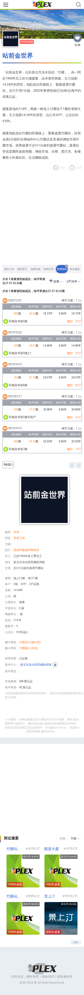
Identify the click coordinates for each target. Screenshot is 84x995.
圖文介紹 (9, 269)
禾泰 (16, 532)
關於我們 (33, 976)
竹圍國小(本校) (28, 648)
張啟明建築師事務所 (26, 550)
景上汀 (49, 896)
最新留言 (22, 269)
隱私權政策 (65, 976)
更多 (76, 942)
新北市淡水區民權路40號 (36, 664)
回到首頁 (17, 976)
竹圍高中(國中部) (30, 642)
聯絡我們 (48, 976)
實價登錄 (62, 268)
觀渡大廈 (51, 849)
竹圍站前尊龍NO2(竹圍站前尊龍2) (13, 849)
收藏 (77, 36)
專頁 (62, 167)
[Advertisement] (42, 218)
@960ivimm (47, 731)
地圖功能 (35, 269)
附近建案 (75, 269)
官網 (79, 167)
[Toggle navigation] (5, 5)
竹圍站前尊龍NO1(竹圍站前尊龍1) (13, 896)
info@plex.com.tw (55, 727)
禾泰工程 (19, 538)
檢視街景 (48, 269)
